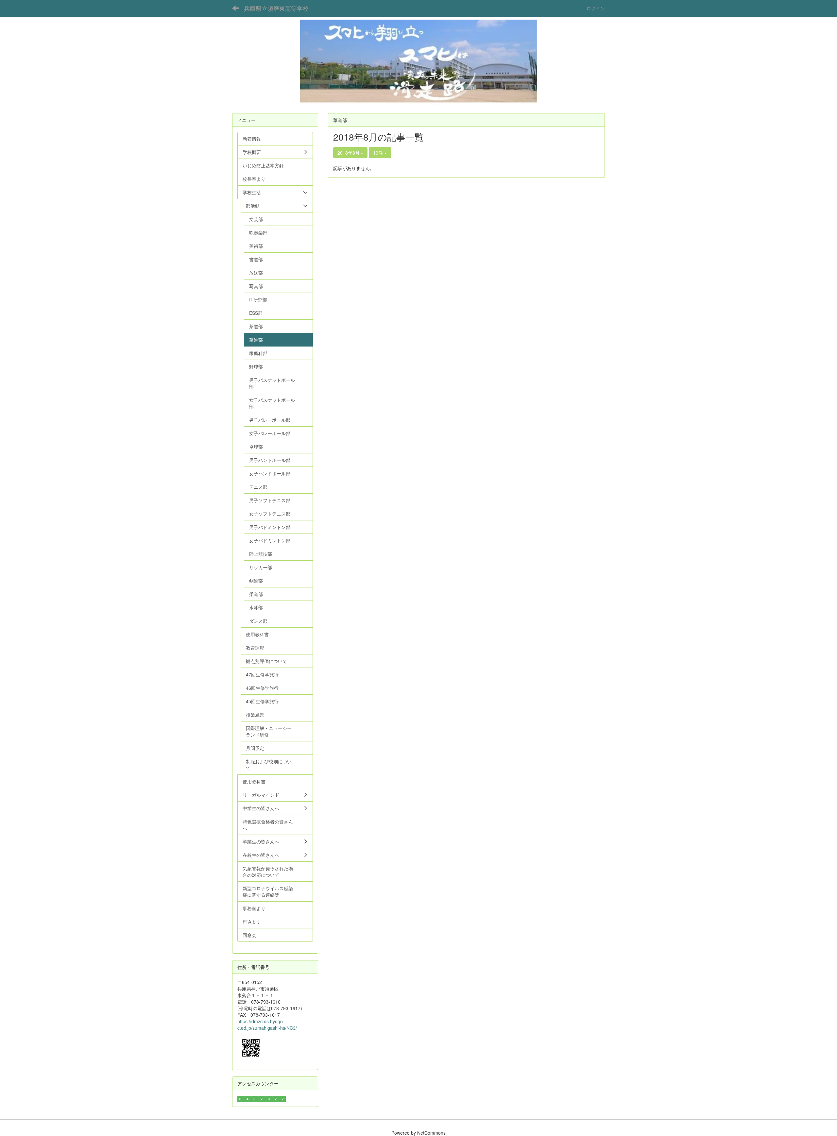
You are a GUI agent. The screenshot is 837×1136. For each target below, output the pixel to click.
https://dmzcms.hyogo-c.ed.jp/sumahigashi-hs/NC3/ (267, 1024)
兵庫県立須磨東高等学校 (276, 8)
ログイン (596, 8)
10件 (378, 152)
